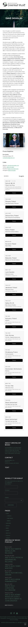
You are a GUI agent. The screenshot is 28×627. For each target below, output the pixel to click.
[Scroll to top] (25, 624)
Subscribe (8, 523)
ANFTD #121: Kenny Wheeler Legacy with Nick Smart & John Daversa (13, 598)
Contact (8, 538)
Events (7, 530)
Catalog (9, 516)
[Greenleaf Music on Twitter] (14, 613)
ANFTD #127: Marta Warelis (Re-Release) (13, 551)
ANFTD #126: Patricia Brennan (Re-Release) (14, 560)
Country (7, 497)
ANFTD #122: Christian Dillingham (10, 588)
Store (7, 513)
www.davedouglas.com (13, 165)
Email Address (8, 484)
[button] (24, 4)
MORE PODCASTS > (9, 605)
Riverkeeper (3, 618)
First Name (7, 490)
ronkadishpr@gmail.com (9, 157)
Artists (8, 525)
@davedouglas (10, 167)
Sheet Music (10, 518)
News (7, 528)
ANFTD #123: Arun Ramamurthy (12, 580)
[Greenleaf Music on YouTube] (17, 613)
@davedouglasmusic (13, 168)
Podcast (8, 535)
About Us (8, 533)
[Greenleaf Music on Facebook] (11, 613)
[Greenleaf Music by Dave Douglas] (14, 4)
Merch (8, 520)
